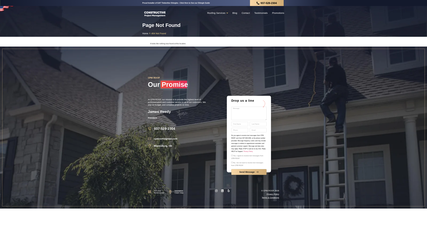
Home (145, 33)
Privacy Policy (248, 151)
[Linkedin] (222, 190)
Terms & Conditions (270, 198)
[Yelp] (228, 190)
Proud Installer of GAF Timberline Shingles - (176, 3)
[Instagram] (216, 190)
